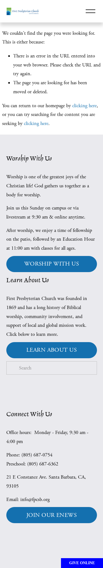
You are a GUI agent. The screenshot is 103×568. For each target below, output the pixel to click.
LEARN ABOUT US (51, 350)
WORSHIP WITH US (51, 264)
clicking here (84, 106)
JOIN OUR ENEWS (51, 515)
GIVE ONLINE (82, 563)
